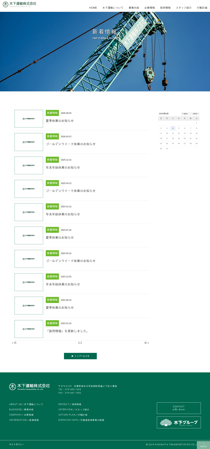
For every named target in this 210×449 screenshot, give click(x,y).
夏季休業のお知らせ (60, 121)
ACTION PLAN (73, 414)
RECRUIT (69, 404)
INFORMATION (24, 420)
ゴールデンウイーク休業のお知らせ (71, 144)
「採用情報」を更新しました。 (67, 331)
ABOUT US (26, 404)
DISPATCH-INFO (81, 420)
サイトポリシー (16, 444)
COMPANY (21, 414)
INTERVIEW (74, 409)
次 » (146, 342)
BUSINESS (21, 409)
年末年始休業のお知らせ (63, 167)
